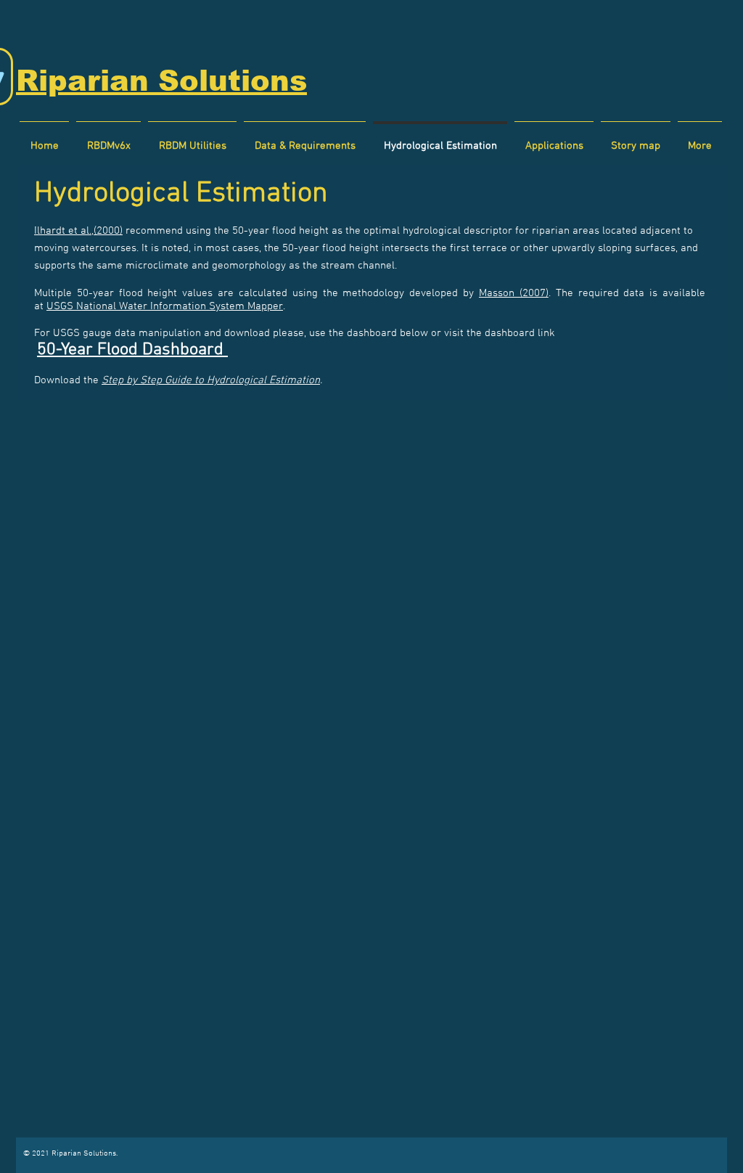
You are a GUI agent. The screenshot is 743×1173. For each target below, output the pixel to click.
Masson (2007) (514, 293)
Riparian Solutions (161, 81)
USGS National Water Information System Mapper (164, 306)
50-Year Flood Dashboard (132, 350)
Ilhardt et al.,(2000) (78, 230)
